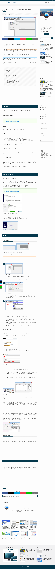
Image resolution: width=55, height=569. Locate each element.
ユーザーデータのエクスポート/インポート (14, 81)
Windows (43, 105)
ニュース (42, 138)
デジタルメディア (44, 128)
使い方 (8, 76)
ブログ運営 (43, 109)
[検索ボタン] (52, 2)
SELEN (6, 510)
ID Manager (8, 70)
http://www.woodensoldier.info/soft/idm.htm (12, 121)
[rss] (52, 0)
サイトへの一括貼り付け (11, 80)
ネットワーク (43, 114)
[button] (5, 39)
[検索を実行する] (52, 38)
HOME (22, 566)
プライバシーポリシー (26, 566)
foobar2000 (43, 131)
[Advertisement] (20, 95)
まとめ (42, 158)
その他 (42, 133)
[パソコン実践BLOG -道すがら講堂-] (9, 3)
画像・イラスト (43, 126)
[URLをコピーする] (35, 39)
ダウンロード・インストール (11, 75)
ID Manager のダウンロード (12, 71)
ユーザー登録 (44, 152)
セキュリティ (43, 116)
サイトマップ (32, 566)
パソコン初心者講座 (44, 135)
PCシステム (4, 488)
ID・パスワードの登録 (11, 79)
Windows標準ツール (44, 121)
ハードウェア (43, 107)
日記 (42, 140)
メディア (43, 118)
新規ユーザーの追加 (11, 82)
